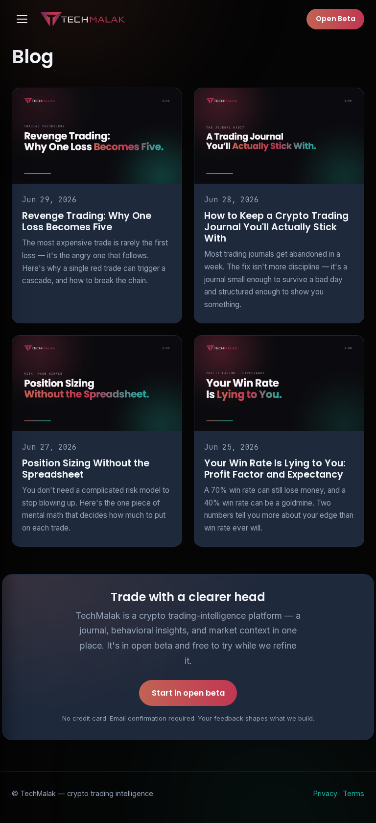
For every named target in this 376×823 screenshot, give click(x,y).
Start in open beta (188, 693)
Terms (353, 793)
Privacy (325, 793)
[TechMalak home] (84, 19)
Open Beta (335, 19)
